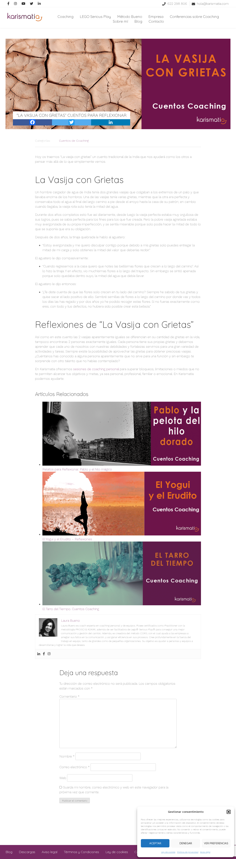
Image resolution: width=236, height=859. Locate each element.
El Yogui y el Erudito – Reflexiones (67, 539)
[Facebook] (44, 654)
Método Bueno (129, 16)
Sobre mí (120, 21)
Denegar (186, 843)
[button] (228, 812)
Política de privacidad (187, 852)
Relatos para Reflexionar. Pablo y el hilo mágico (77, 469)
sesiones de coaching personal (96, 369)
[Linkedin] (38, 654)
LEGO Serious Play (95, 16)
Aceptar (155, 843)
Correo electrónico (74, 767)
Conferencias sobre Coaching (194, 16)
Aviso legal (205, 852)
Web (62, 778)
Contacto (156, 21)
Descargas (27, 852)
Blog (138, 21)
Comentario (69, 696)
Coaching (66, 16)
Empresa (156, 16)
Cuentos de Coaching (74, 140)
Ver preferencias (216, 843)
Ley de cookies (168, 852)
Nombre (66, 756)
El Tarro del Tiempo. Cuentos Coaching (70, 609)
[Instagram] (49, 654)
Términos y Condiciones (81, 852)
